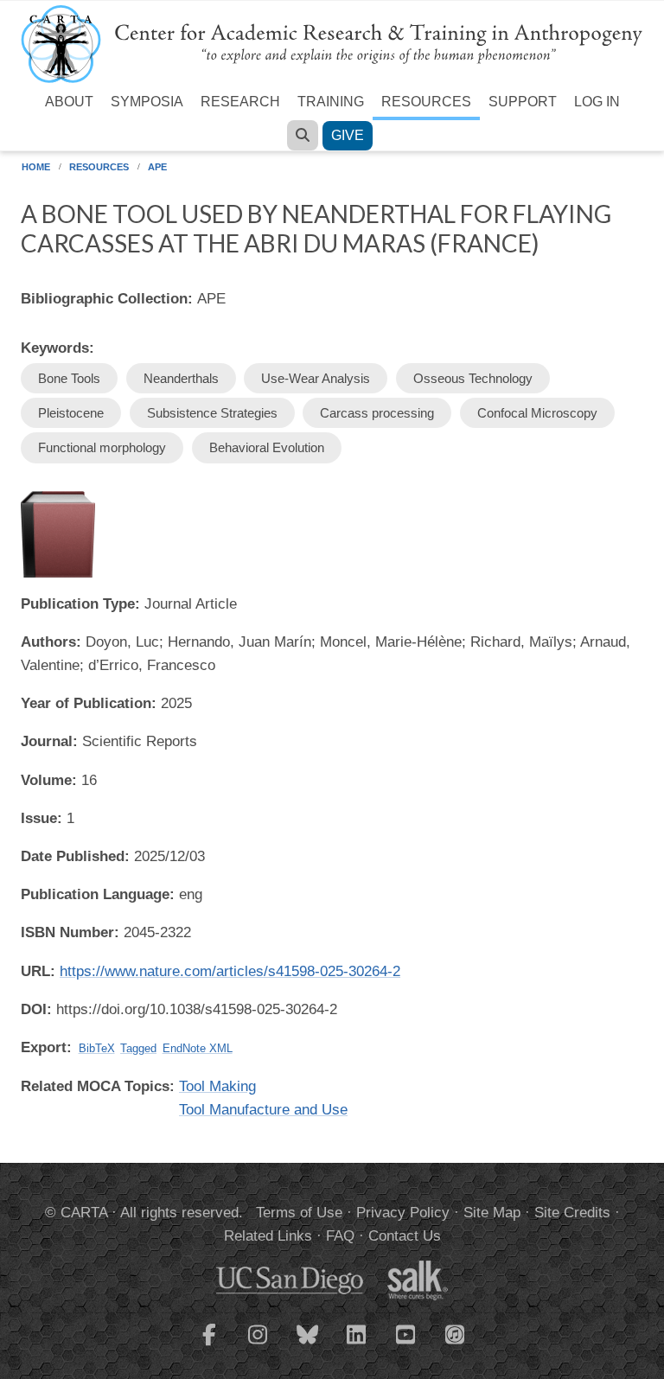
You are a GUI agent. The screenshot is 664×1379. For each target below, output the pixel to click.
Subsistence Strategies (212, 412)
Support (522, 101)
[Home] (332, 43)
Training (330, 101)
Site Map (491, 1212)
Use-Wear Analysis (315, 378)
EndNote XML (198, 1048)
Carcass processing (377, 412)
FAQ (340, 1236)
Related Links (268, 1236)
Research (240, 101)
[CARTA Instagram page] (258, 1345)
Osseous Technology (473, 378)
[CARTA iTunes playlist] (455, 1333)
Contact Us (404, 1236)
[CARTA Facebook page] (209, 1345)
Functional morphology (102, 447)
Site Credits (572, 1212)
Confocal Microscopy (537, 412)
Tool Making (217, 1086)
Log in (597, 101)
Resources (426, 101)
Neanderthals (181, 378)
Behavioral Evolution (266, 447)
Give (347, 135)
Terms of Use (299, 1212)
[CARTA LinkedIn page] (357, 1345)
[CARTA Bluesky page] (307, 1345)
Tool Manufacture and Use (263, 1109)
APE (157, 167)
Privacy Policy (403, 1212)
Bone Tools (69, 378)
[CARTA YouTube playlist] (406, 1345)
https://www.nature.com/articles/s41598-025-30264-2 (230, 971)
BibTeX (97, 1048)
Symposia (147, 101)
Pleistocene (71, 412)
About (69, 101)
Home (36, 167)
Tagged (138, 1048)
